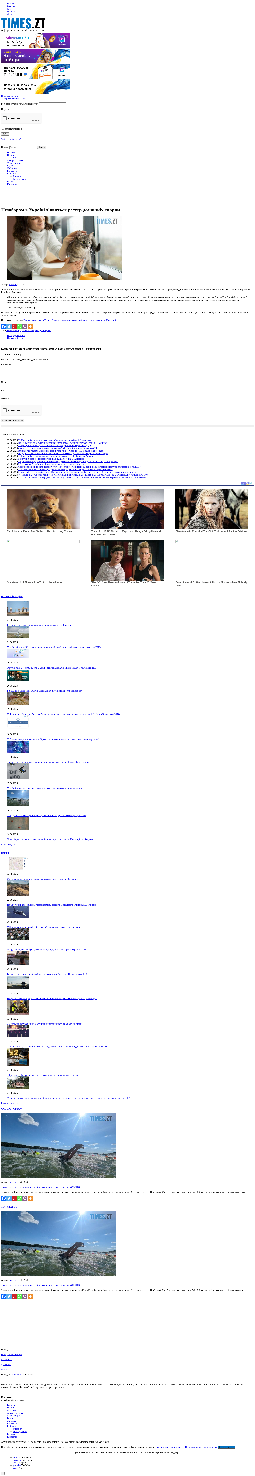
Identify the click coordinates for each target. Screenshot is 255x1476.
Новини (11, 155)
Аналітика (12, 157)
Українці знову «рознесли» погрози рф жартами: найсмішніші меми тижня (44, 788)
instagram (11, 6)
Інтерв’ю (17, 176)
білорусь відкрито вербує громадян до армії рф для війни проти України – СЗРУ (58, 448)
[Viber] (24, 326)
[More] (30, 326)
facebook (11, 3)
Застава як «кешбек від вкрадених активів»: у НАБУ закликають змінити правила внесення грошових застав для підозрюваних (82, 477)
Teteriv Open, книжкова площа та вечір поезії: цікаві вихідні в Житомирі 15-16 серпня (50, 839)
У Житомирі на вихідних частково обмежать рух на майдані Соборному (54, 440)
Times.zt (13, 284)
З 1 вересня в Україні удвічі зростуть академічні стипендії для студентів (54, 464)
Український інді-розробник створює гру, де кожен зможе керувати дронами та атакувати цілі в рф (68, 461)
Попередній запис (16, 335)
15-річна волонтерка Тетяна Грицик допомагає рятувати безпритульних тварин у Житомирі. (69, 320)
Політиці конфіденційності (169, 1447)
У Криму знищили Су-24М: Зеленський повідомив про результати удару (54, 445)
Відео (10, 165)
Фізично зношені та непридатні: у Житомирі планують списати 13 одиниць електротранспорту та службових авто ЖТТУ (79, 466)
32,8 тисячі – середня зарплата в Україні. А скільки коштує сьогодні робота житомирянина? (53, 739)
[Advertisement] (127, 196)
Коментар (6, 364)
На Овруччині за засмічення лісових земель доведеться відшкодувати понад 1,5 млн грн (62, 443)
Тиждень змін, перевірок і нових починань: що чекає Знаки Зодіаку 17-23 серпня (48, 762)
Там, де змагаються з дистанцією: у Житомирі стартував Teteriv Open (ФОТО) (46, 815)
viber (9, 14)
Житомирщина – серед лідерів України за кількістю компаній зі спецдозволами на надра (51, 667)
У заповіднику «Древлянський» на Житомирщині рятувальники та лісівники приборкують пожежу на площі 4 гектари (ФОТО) (83, 474)
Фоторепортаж (14, 163)
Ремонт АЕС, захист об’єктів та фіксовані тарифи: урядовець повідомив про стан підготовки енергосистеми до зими (77, 472)
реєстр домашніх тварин (26, 330)
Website (5, 398)
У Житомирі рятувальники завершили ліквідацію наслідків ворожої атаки (55, 456)
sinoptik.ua (17, 1374)
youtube (11, 11)
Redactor (13, 1182)
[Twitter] (9, 326)
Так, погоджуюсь (226, 1447)
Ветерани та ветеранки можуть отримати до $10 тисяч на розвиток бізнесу (44, 690)
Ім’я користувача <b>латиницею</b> (19, 104)
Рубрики (11, 173)
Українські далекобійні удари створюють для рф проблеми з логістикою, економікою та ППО (54, 647)
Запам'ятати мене (13, 128)
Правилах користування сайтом (201, 1447)
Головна (11, 152)
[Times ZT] (127, 25)
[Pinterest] (14, 326)
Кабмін (10, 330)
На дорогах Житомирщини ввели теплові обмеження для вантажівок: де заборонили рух (63, 453)
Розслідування (20, 179)
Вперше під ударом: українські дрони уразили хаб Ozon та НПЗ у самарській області (60, 451)
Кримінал (12, 171)
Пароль (5, 109)
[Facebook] (3, 326)
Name (4, 382)
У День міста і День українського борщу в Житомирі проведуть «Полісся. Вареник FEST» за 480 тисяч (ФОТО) (63, 714)
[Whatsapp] (19, 326)
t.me (9, 9)
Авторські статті (15, 160)
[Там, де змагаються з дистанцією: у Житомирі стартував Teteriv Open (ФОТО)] (58, 1177)
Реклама (11, 181)
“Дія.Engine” (44, 330)
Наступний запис (16, 338)
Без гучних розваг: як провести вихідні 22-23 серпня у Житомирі (51, 459)
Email (4, 390)
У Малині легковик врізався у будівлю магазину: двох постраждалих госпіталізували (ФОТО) (65, 469)
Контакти (12, 184)
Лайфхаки (12, 168)
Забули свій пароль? (11, 139)
